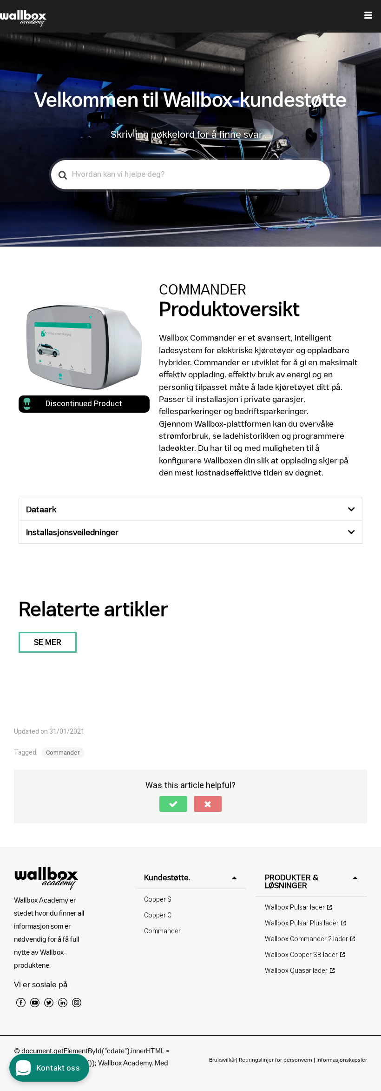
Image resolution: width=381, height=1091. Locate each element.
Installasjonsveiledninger (72, 532)
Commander (62, 752)
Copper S (157, 899)
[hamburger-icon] (368, 16)
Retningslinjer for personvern (275, 1059)
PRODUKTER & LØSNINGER (291, 881)
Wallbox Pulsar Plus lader (302, 923)
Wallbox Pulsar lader (295, 907)
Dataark (41, 509)
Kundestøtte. (167, 877)
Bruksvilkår (222, 1059)
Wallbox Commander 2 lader (306, 939)
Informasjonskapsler (341, 1059)
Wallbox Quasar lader (296, 971)
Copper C (157, 915)
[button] (190, 509)
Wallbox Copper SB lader (301, 955)
